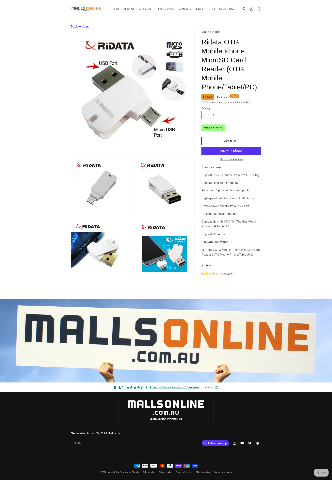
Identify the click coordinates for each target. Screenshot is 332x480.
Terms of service (184, 472)
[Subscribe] (129, 443)
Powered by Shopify (129, 472)
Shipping (222, 102)
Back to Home (80, 26)
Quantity (205, 108)
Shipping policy (203, 472)
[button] (146, 8)
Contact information (223, 472)
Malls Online (113, 472)
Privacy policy (166, 472)
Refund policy (149, 472)
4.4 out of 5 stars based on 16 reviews (174, 387)
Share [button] (209, 265)
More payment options (231, 159)
